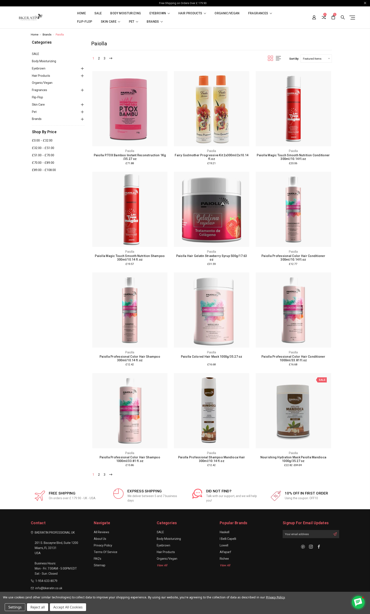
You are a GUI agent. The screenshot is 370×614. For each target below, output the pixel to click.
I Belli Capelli (228, 538)
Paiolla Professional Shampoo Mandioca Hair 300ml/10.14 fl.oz (211, 459)
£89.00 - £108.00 (44, 170)
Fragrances (258, 13)
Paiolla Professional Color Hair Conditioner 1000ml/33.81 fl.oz (293, 358)
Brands (153, 21)
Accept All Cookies (68, 607)
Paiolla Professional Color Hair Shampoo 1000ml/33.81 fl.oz (130, 459)
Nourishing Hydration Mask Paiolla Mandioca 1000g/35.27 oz (293, 459)
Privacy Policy (103, 545)
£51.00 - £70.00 (43, 155)
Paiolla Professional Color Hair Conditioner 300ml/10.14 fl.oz (293, 257)
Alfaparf (225, 552)
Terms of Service (105, 552)
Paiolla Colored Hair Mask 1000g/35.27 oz (211, 356)
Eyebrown (158, 13)
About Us (100, 538)
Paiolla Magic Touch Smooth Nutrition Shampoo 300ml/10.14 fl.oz (130, 257)
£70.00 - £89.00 (43, 163)
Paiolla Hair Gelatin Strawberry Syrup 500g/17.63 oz (211, 257)
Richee (224, 558)
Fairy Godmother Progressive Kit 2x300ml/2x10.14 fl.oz (211, 157)
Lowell (224, 545)
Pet (132, 21)
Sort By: (294, 58)
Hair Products (190, 13)
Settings (15, 607)
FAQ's (97, 558)
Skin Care (109, 21)
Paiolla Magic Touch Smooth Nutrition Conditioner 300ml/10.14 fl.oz (293, 157)
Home (81, 13)
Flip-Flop (84, 21)
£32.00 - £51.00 (43, 148)
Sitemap (99, 565)
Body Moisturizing (125, 13)
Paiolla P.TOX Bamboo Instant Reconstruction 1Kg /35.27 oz (130, 157)
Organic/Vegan (227, 13)
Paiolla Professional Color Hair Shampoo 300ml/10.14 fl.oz (130, 358)
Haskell (224, 532)
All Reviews (101, 532)
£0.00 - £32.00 (42, 140)
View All (162, 565)
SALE (98, 13)
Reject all (37, 607)
